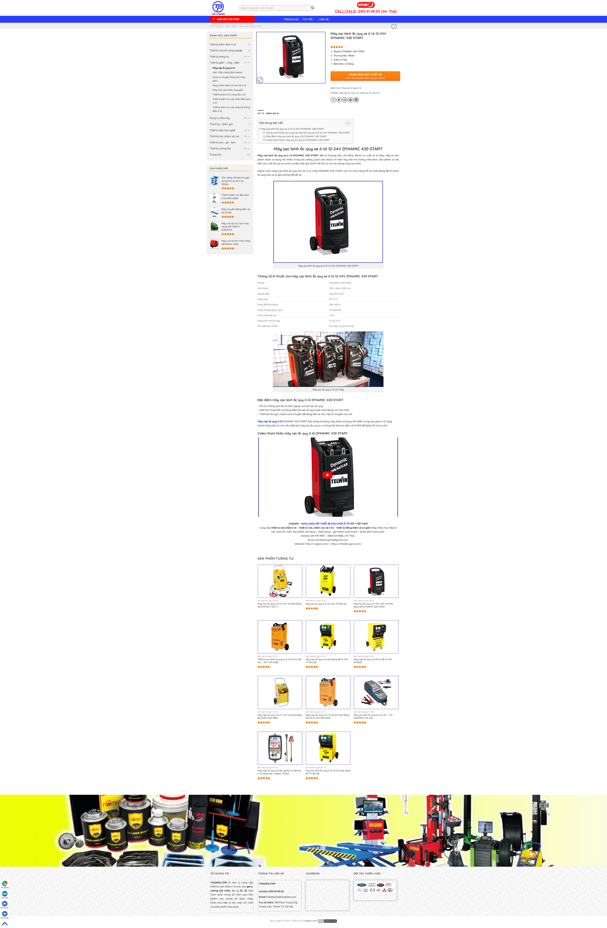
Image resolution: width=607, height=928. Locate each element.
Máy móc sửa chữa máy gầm (228, 90)
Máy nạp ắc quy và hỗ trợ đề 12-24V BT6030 (373, 661)
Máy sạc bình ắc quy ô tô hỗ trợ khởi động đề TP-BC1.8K (328, 772)
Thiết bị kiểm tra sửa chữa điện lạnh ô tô (231, 101)
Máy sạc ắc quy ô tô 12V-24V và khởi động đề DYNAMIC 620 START (373, 605)
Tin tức (308, 19)
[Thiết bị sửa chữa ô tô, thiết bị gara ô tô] (222, 8)
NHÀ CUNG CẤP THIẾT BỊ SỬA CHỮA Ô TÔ (325, 523)
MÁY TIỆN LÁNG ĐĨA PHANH (227, 72)
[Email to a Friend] (344, 99)
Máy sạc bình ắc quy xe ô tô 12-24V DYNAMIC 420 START (292, 128)
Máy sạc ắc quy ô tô (370, 93)
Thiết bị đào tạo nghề (222, 130)
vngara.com (310, 920)
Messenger (5, 908)
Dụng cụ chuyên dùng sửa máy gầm (229, 79)
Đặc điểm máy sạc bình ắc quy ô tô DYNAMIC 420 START (296, 136)
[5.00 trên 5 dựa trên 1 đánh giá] (365, 47)
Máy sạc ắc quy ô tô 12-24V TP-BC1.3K (326, 603)
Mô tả (261, 113)
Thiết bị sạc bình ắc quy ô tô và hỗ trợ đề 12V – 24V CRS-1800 (279, 661)
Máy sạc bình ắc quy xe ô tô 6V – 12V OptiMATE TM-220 (373, 716)
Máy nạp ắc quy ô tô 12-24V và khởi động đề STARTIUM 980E (280, 716)
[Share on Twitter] (339, 99)
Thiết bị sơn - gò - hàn (222, 142)
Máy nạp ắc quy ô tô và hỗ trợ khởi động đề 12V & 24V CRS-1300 (327, 716)
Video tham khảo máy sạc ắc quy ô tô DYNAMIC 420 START (298, 140)
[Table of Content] (348, 123)
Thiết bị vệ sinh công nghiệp (226, 50)
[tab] (261, 113)
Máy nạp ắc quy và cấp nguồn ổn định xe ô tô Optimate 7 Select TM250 (279, 772)
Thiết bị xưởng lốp (220, 148)
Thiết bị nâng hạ (219, 56)
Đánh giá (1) (272, 113)
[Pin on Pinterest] (350, 99)
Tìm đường (5, 888)
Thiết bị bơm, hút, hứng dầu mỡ (229, 94)
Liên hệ (324, 19)
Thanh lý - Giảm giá (221, 124)
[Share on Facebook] (333, 99)
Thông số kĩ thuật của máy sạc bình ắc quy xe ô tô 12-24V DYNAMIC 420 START (308, 132)
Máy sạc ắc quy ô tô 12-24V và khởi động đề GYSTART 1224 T (279, 605)
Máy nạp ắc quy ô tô (250, 26)
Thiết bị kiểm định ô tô (223, 44)
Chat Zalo (4, 898)
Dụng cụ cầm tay (220, 117)
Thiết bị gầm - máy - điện (223, 26)
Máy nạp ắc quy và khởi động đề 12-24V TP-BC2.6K (327, 661)
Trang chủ (291, 19)
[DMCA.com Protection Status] (327, 920)
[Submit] (312, 8)
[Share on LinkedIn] (356, 99)
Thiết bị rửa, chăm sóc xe (224, 136)
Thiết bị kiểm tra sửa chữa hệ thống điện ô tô (231, 109)
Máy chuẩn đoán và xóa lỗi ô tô (229, 85)
